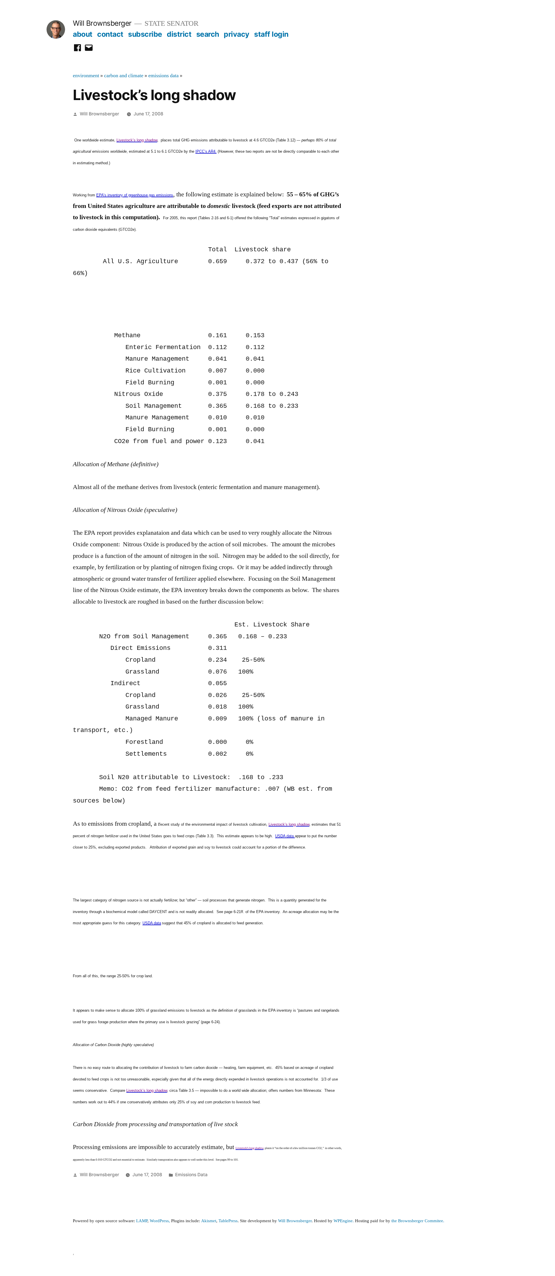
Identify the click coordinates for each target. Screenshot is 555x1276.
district (179, 34)
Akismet (208, 1221)
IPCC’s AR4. (206, 151)
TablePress (228, 1221)
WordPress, (160, 1221)
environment (86, 76)
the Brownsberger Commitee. (417, 1221)
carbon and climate (123, 76)
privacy (236, 34)
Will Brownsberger (102, 23)
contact (110, 34)
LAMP (141, 1221)
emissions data (163, 76)
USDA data (284, 836)
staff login (271, 34)
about (82, 34)
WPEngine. (344, 1221)
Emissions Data (191, 1174)
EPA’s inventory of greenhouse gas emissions (134, 195)
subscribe (145, 34)
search (207, 34)
